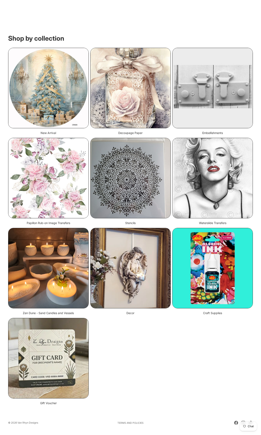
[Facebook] (236, 422)
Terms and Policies (130, 422)
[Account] (239, 12)
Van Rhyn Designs (28, 422)
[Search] (230, 12)
